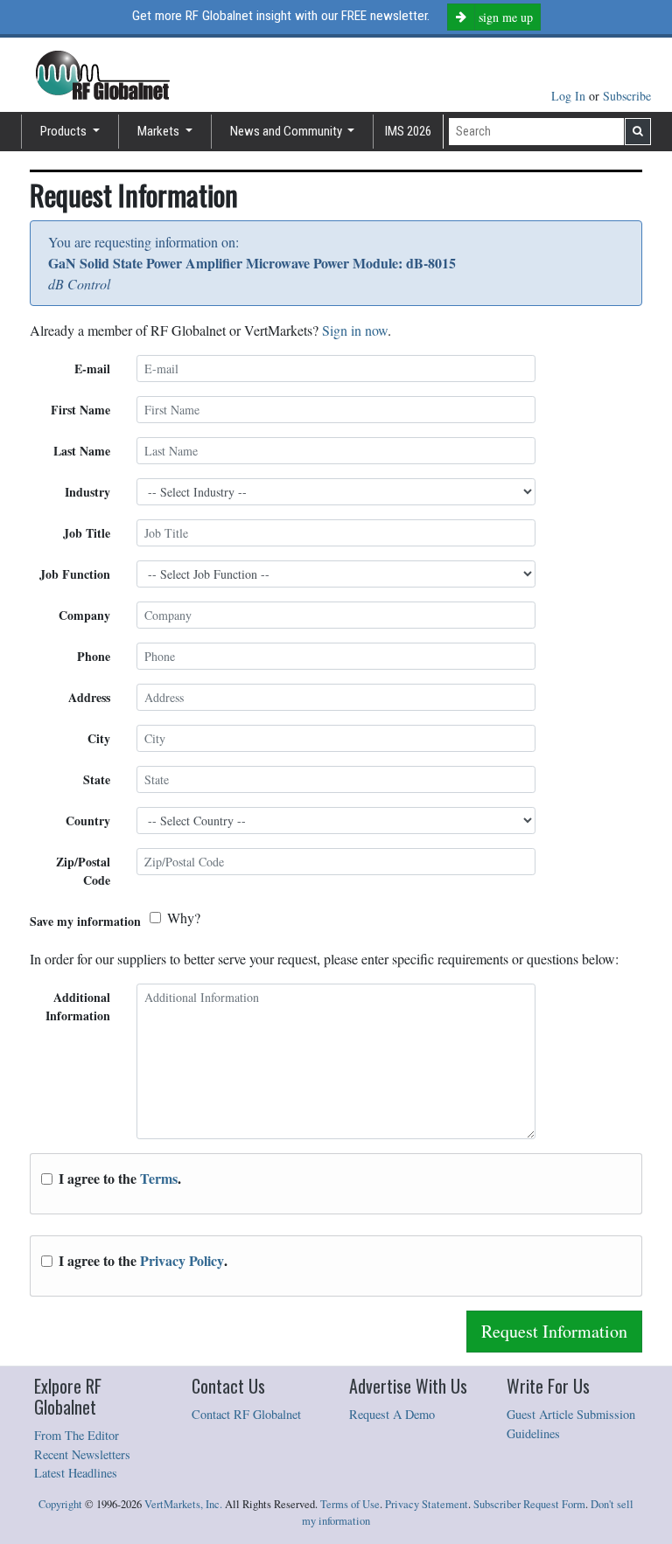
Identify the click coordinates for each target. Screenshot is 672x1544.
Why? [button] (183, 917)
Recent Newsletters (82, 1454)
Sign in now (355, 330)
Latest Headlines (75, 1472)
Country (88, 820)
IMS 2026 (408, 131)
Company (84, 615)
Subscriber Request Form (529, 1504)
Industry (87, 492)
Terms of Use (350, 1504)
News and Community (287, 131)
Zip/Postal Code (83, 870)
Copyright (60, 1504)
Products (64, 131)
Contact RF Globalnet (246, 1414)
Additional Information (78, 1006)
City (99, 738)
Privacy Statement (426, 1504)
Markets (159, 131)
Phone (93, 656)
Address (89, 697)
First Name (80, 409)
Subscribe (627, 95)
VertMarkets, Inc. (183, 1504)
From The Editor (76, 1435)
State (96, 779)
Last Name (81, 451)
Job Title (86, 533)
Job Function (74, 574)
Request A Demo (392, 1414)
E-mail (92, 368)
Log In (570, 95)
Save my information (85, 921)
